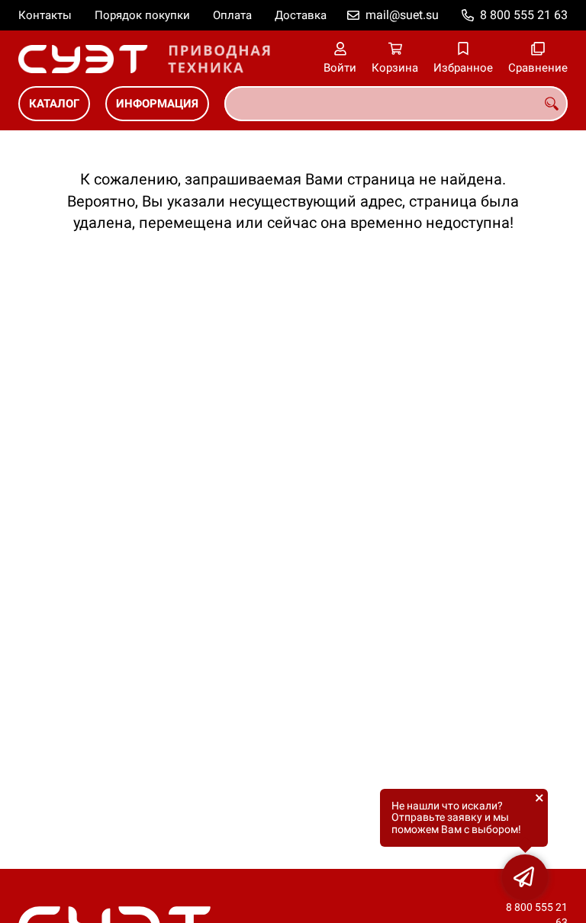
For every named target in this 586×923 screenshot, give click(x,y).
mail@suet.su (402, 15)
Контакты (45, 15)
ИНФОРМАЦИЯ (157, 104)
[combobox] (396, 103)
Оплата (232, 15)
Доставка (301, 15)
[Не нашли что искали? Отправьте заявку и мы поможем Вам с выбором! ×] (525, 877)
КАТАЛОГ (54, 104)
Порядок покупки (142, 15)
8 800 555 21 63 (524, 15)
